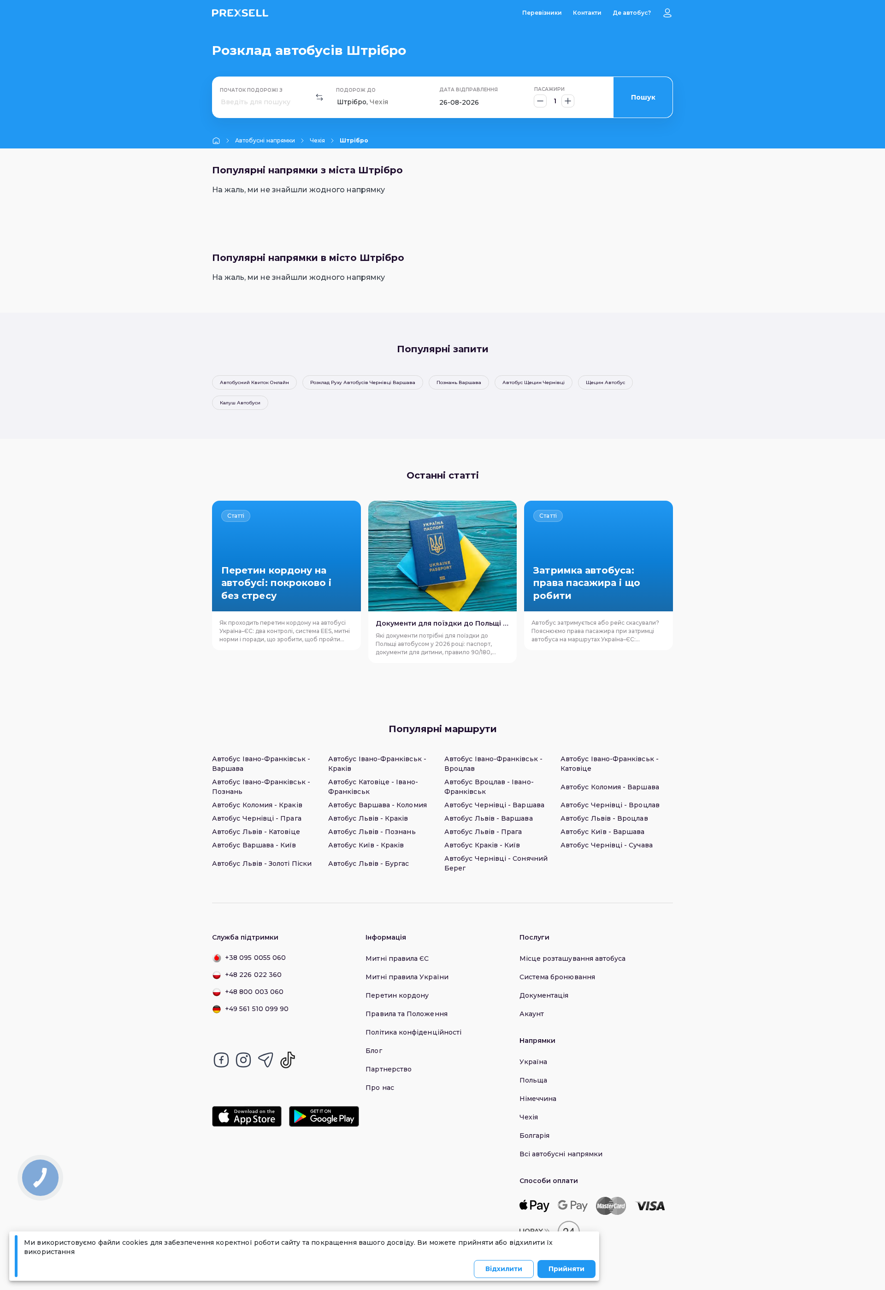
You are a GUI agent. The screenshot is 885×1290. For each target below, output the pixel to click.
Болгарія (534, 1135)
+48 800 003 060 (254, 992)
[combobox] (222, 102)
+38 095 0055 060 (255, 957)
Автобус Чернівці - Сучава (606, 845)
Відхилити (503, 1269)
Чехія (317, 140)
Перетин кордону (397, 995)
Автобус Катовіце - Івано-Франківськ (373, 787)
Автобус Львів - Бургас (368, 863)
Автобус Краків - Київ (482, 845)
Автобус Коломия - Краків (257, 805)
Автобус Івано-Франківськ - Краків (377, 764)
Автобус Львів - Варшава (488, 818)
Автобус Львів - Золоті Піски (262, 863)
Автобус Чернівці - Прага (256, 818)
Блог (374, 1051)
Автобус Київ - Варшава (602, 832)
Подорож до (356, 90)
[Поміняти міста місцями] (319, 97)
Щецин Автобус (605, 382)
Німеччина (538, 1099)
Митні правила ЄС (397, 958)
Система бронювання (557, 977)
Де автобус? (632, 12)
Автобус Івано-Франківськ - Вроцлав (493, 764)
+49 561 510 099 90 (257, 1009)
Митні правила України (407, 977)
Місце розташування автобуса (572, 958)
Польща (533, 1080)
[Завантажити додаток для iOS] (247, 1116)
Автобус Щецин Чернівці (533, 382)
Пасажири (549, 89)
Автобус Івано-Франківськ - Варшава (261, 764)
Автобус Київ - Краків (366, 845)
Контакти (587, 12)
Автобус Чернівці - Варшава (494, 805)
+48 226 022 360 (253, 974)
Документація (544, 995)
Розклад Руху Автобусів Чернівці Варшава (362, 382)
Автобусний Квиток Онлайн (254, 382)
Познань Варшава (459, 382)
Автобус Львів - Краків (368, 818)
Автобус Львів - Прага (483, 832)
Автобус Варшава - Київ (254, 845)
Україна (533, 1062)
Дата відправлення (468, 90)
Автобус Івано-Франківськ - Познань (261, 787)
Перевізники (542, 12)
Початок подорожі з (251, 90)
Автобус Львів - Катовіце (256, 832)
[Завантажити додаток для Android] (324, 1116)
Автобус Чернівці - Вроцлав (610, 805)
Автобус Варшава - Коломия (377, 805)
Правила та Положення (406, 1014)
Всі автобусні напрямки (561, 1154)
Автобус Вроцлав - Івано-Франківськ (489, 787)
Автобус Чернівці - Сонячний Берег (496, 863)
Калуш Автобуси (240, 403)
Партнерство (389, 1069)
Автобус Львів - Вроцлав (604, 818)
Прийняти (566, 1269)
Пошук (643, 97)
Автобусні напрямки (265, 140)
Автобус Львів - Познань (372, 832)
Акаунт (531, 1014)
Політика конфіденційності (413, 1032)
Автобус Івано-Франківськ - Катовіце (609, 764)
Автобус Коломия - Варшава (609, 787)
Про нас (380, 1087)
